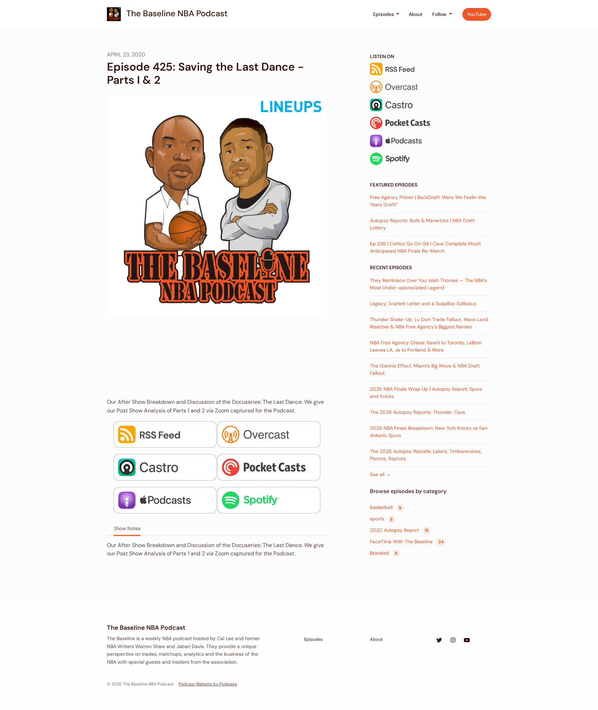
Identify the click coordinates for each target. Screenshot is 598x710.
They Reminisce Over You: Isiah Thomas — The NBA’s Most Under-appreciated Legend (428, 284)
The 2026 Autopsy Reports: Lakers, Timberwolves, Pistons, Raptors (425, 455)
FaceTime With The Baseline (407, 541)
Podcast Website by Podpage (208, 684)
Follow (440, 14)
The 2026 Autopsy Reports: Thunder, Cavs (417, 412)
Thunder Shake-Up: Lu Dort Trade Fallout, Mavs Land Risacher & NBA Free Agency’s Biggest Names (429, 323)
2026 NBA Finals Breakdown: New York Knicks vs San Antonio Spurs (428, 431)
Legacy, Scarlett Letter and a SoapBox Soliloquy (423, 303)
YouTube (476, 14)
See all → (380, 474)
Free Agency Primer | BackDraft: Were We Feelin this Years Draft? (428, 201)
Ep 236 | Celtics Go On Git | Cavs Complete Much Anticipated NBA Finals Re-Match (425, 247)
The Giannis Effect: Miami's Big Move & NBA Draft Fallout (425, 369)
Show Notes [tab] (127, 528)
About (416, 14)
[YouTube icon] (466, 640)
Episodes (384, 14)
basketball (385, 507)
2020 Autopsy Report (399, 530)
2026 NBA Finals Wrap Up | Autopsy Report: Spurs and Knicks (426, 392)
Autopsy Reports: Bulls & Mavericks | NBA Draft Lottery (422, 224)
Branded (384, 553)
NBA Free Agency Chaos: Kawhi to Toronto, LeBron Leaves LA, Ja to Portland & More (426, 346)
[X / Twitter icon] (439, 640)
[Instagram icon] (453, 640)
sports (381, 519)
